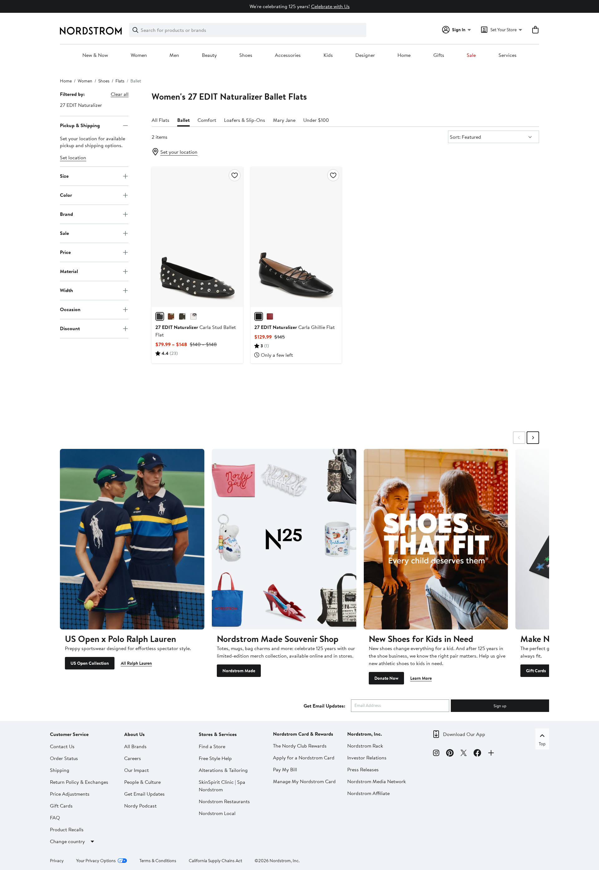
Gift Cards (536, 671)
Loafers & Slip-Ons (244, 120)
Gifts (438, 55)
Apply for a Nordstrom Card (303, 757)
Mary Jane (284, 120)
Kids (328, 55)
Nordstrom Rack (365, 745)
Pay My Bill (285, 769)
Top (542, 744)
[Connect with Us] (491, 753)
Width (66, 290)
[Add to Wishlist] (235, 175)
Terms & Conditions (157, 861)
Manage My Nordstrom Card (304, 781)
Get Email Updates (144, 793)
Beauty (209, 55)
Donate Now (386, 678)
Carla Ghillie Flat (294, 327)
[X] (463, 753)
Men (174, 55)
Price (65, 252)
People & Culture (142, 781)
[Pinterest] (450, 753)
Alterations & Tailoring (223, 770)
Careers (132, 758)
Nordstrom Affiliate (368, 793)
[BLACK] (160, 316)
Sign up (500, 705)
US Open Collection (90, 663)
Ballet (183, 120)
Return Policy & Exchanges (79, 781)
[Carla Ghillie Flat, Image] (296, 237)
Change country (67, 841)
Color (66, 194)
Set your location (178, 151)
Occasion (70, 309)
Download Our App (464, 734)
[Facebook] (477, 753)
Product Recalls (67, 829)
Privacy (57, 861)
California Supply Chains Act (215, 861)
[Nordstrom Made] (284, 539)
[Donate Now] (436, 539)
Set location (73, 157)
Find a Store (212, 746)
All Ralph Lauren (136, 663)
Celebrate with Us (330, 6)
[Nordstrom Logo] (91, 31)
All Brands (135, 746)
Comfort (206, 120)
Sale (471, 55)
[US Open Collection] (132, 539)
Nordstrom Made (238, 671)
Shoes (245, 55)
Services (508, 55)
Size (64, 175)
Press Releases (363, 769)
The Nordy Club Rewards (300, 745)
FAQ (55, 817)
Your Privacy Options (96, 861)
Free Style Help (215, 758)
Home (404, 55)
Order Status (64, 758)
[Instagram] (436, 753)
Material (69, 271)
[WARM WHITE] (193, 316)
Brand (66, 214)
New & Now (95, 55)
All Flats (160, 120)
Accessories (288, 55)
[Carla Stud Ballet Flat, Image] (197, 237)
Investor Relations (367, 757)
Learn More (421, 678)
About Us (134, 734)
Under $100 (316, 120)
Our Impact (136, 770)
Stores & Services (218, 734)
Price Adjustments (70, 793)
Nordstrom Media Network (376, 781)
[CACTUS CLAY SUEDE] (182, 316)
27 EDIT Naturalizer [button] (81, 105)
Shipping (59, 770)
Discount (70, 328)
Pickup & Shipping (80, 125)
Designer (365, 55)
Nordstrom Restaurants (224, 801)
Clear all (120, 94)
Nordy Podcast (140, 805)
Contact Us (62, 746)
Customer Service (69, 734)
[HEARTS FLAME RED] (270, 316)
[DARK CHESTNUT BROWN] (171, 316)
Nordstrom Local (217, 813)
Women (139, 55)
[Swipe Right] (533, 437)
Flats (119, 81)
